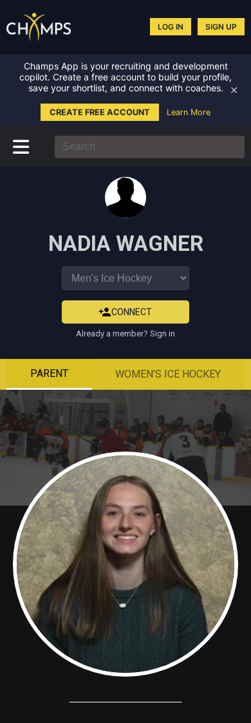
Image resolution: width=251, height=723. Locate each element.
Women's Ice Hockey (168, 374)
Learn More (188, 112)
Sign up (221, 27)
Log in (170, 27)
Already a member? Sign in (125, 333)
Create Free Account (100, 112)
